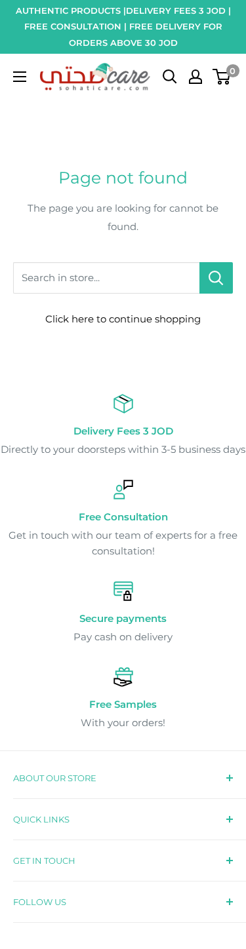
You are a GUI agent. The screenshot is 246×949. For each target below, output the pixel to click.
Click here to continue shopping (123, 319)
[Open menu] (19, 76)
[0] (222, 77)
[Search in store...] (216, 278)
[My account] (195, 76)
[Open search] (170, 76)
